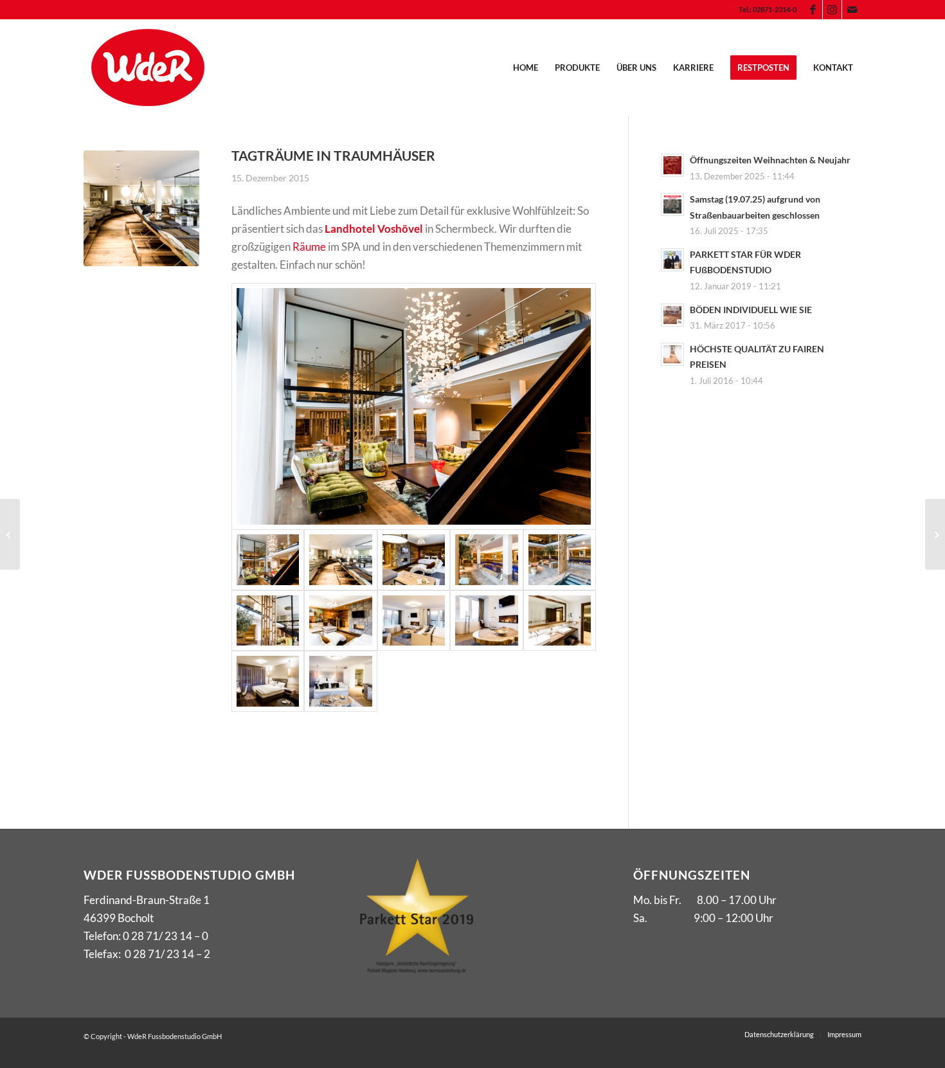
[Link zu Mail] (851, 9)
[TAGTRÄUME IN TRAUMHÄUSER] (141, 208)
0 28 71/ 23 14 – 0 (165, 936)
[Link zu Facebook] (813, 9)
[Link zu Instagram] (832, 9)
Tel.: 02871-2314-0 (768, 9)
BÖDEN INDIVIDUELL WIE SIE (751, 309)
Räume (309, 246)
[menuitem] (764, 9)
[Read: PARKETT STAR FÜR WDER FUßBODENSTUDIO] (672, 259)
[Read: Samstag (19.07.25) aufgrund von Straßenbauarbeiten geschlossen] (672, 204)
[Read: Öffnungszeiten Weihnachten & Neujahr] (672, 165)
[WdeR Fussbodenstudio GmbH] (148, 67)
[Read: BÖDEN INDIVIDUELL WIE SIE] (672, 315)
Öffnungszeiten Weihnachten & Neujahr (770, 159)
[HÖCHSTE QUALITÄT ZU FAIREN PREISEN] (935, 534)
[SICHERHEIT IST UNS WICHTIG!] (10, 534)
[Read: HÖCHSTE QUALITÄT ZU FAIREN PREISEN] (672, 354)
